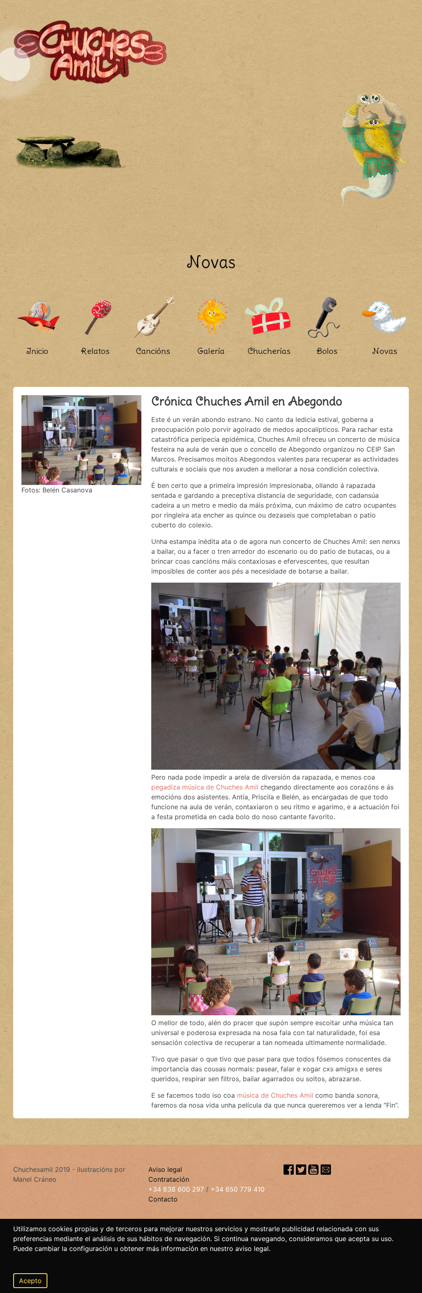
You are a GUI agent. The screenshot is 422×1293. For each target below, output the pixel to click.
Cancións (153, 351)
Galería (211, 351)
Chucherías (269, 351)
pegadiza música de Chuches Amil (204, 787)
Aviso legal (165, 1169)
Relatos (95, 351)
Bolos (327, 351)
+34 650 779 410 (238, 1189)
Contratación (168, 1179)
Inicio (37, 351)
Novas (384, 351)
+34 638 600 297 (176, 1189)
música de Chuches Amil (275, 1095)
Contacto (163, 1199)
